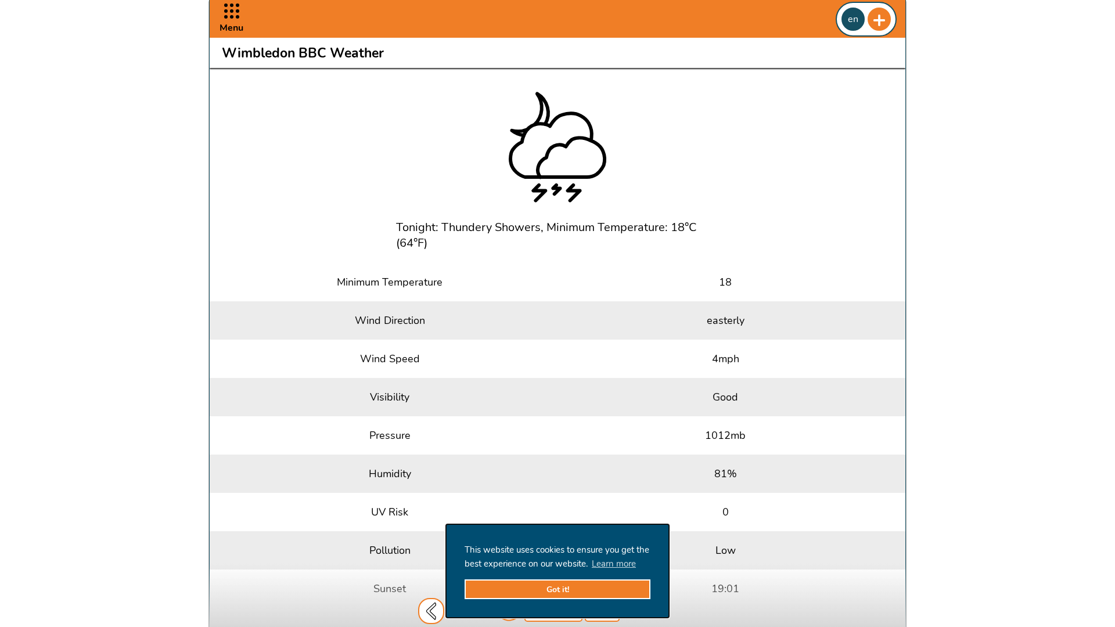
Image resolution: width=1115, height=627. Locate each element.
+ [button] (879, 19)
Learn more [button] (614, 564)
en (853, 19)
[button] (231, 18)
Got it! (557, 589)
